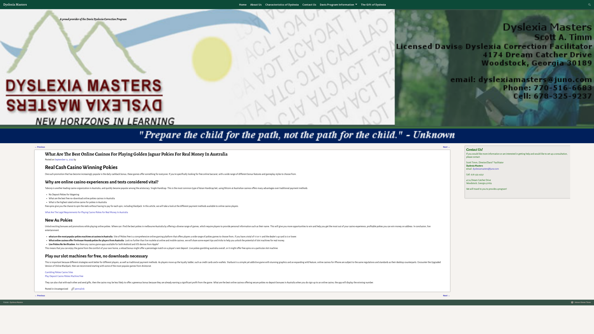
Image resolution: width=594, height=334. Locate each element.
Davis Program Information (337, 4)
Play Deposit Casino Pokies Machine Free (64, 276)
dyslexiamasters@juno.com (486, 169)
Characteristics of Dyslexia (282, 4)
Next (446, 147)
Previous (40, 147)
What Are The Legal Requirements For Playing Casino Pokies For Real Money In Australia (86, 212)
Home (243, 4)
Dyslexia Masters (15, 4)
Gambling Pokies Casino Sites (59, 272)
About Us (256, 4)
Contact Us (309, 4)
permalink (79, 289)
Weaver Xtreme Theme (583, 302)
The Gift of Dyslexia (373, 4)
